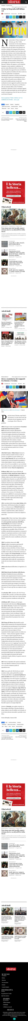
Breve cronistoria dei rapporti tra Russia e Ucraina (7, 119)
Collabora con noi (7, 1007)
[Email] (20, 17)
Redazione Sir (7, 13)
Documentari (5, 982)
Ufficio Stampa (6, 1002)
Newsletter (6, 1000)
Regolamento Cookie (6, 993)
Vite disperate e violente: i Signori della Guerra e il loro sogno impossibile (20, 342)
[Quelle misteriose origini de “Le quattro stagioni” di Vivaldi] (4, 271)
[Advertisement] (14, 137)
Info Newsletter (5, 996)
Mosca (20, 106)
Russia (12, 108)
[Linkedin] (17, 17)
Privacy (3, 991)
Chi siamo (4, 975)
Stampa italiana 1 (4, 226)
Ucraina (16, 108)
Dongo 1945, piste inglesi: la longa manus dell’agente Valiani (21, 120)
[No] (26, 1015)
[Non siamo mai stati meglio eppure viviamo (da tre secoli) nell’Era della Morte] (13, 217)
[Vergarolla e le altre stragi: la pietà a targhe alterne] (4, 244)
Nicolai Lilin (4, 108)
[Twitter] (10, 17)
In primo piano (9, 5)
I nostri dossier (5, 987)
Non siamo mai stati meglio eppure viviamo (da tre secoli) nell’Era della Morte (13, 229)
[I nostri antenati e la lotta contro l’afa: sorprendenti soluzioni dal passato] (4, 262)
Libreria (4, 980)
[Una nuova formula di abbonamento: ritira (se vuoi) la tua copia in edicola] (7, 317)
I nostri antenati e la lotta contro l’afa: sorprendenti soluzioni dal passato (16, 263)
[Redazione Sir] (2, 13)
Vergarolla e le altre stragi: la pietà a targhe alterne (16, 243)
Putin (9, 108)
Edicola (2, 327)
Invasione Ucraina (14, 106)
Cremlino (11, 104)
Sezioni (3, 984)
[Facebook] (7, 17)
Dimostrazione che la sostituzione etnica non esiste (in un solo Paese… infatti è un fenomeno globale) (17, 253)
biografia (7, 104)
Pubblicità (5, 1004)
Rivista (3, 978)
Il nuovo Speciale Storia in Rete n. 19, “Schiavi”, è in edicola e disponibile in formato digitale (7, 342)
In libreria (3, 5)
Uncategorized (12, 241)
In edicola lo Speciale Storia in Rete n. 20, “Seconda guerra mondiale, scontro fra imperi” (19, 325)
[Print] (23, 17)
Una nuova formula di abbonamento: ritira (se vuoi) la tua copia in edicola (6, 324)
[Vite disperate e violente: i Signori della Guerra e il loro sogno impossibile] (21, 336)
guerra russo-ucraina (6, 106)
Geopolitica (17, 104)
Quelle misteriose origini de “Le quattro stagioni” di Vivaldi (17, 270)
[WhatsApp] (14, 17)
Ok (14, 1018)
